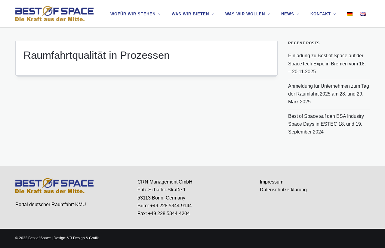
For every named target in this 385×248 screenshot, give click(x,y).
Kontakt (320, 14)
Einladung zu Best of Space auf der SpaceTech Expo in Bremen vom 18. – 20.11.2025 (327, 63)
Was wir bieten (190, 14)
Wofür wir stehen (133, 14)
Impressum (271, 181)
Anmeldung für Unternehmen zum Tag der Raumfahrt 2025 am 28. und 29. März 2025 (328, 94)
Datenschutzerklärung (283, 189)
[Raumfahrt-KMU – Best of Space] (54, 13)
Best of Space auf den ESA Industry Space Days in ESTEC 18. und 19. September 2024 (326, 124)
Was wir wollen (245, 14)
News (287, 14)
